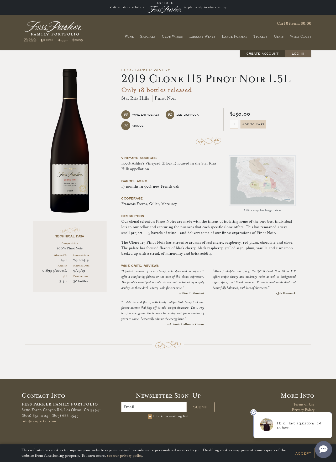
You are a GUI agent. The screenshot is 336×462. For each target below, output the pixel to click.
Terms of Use (303, 404)
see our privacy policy (124, 456)
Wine (129, 36)
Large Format (234, 36)
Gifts (279, 36)
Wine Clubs (300, 36)
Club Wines (172, 36)
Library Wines (202, 36)
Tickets (260, 36)
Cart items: (294, 24)
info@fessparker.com (39, 421)
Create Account (262, 53)
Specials (147, 36)
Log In (298, 53)
